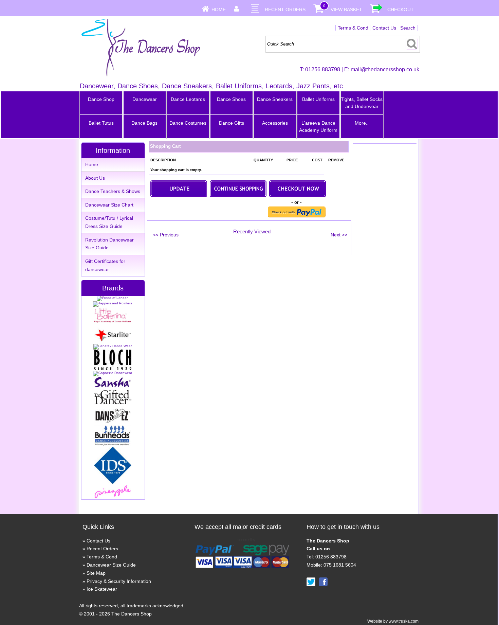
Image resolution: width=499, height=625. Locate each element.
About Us (95, 178)
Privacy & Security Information (119, 581)
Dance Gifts (231, 123)
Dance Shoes (231, 99)
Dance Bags (144, 123)
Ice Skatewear (102, 589)
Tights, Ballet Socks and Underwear (362, 102)
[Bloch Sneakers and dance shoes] (112, 369)
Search (407, 28)
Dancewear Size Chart (109, 205)
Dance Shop (101, 99)
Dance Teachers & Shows (112, 191)
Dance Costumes (187, 123)
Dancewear (144, 99)
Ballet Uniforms (318, 99)
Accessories (275, 123)
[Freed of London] (113, 298)
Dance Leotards (188, 99)
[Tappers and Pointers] (112, 303)
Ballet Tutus (101, 123)
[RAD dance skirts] (112, 321)
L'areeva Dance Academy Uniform (318, 126)
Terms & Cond (353, 28)
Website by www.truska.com (393, 621)
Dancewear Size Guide (111, 565)
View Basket (346, 9)
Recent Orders (285, 9)
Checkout (400, 9)
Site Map (96, 573)
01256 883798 (322, 69)
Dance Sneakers (275, 99)
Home (218, 9)
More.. (362, 123)
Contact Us (384, 28)
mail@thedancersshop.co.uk (385, 69)
